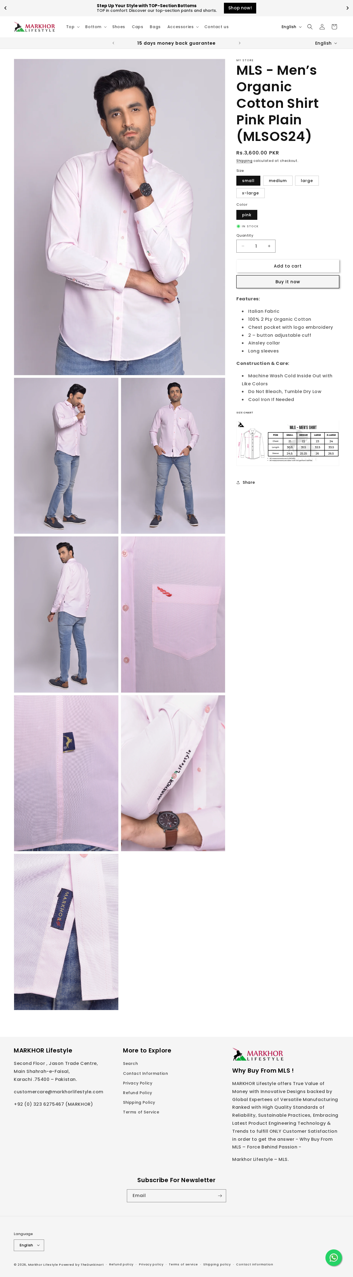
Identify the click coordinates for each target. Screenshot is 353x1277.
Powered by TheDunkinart (81, 1264)
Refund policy (121, 1264)
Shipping (244, 160)
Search (130, 1063)
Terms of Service (141, 1112)
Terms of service (183, 1264)
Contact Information (145, 1073)
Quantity (244, 235)
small (248, 180)
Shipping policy (217, 1264)
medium (278, 180)
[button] (72, 27)
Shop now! (242, 8)
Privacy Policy (137, 1083)
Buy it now (288, 282)
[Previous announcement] (113, 43)
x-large (250, 193)
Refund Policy (137, 1092)
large (307, 180)
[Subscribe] (220, 1195)
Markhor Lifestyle (43, 1264)
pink (247, 214)
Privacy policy (151, 1264)
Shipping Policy (139, 1102)
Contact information (254, 1264)
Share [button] (249, 482)
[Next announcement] (240, 43)
